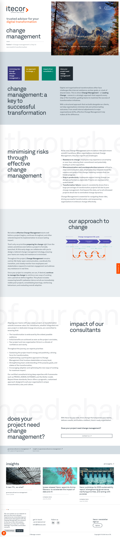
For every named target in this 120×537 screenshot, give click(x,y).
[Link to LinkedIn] (53, 523)
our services (82, 46)
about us (62, 50)
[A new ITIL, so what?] (23, 476)
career (93, 46)
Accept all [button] (19, 530)
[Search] (100, 7)
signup (97, 525)
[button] (107, 8)
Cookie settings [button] (9, 530)
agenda (74, 46)
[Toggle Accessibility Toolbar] (3, 533)
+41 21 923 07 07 (39, 522)
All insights (108, 464)
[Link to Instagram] (58, 523)
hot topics (63, 46)
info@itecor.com (39, 525)
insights (103, 46)
